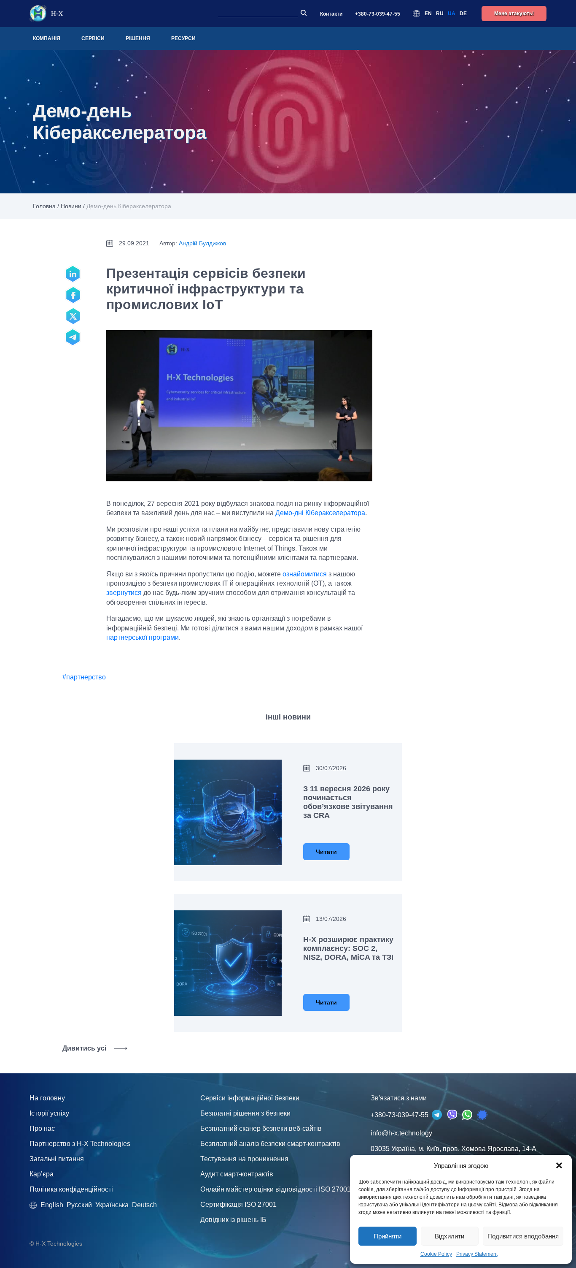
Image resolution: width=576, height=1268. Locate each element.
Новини (71, 206)
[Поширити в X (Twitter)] (72, 316)
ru (440, 13)
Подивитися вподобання (523, 1236)
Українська (112, 1204)
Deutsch (144, 1204)
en (428, 13)
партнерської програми (142, 637)
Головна (44, 206)
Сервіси (93, 38)
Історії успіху (49, 1113)
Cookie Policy (436, 1254)
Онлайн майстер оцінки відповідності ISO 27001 (275, 1189)
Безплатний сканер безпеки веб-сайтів (261, 1128)
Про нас (42, 1128)
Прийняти (387, 1236)
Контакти (331, 14)
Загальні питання (57, 1158)
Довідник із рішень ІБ (233, 1219)
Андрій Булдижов (202, 243)
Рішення (138, 38)
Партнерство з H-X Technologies (80, 1143)
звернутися (124, 592)
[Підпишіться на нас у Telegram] (72, 337)
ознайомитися (305, 574)
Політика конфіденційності (71, 1189)
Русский (79, 1204)
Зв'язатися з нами (399, 1098)
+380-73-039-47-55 (377, 14)
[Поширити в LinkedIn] (72, 274)
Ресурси (183, 38)
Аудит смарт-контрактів (236, 1174)
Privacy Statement (477, 1254)
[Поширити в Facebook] (72, 295)
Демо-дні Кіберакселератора (320, 512)
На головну (47, 1098)
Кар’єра (42, 1174)
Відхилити (449, 1236)
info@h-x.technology (401, 1133)
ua (451, 13)
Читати (326, 851)
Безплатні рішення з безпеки (245, 1113)
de (463, 13)
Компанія (46, 38)
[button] (559, 1165)
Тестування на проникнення (244, 1158)
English (51, 1204)
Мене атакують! (514, 13)
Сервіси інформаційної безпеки (249, 1098)
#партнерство (84, 677)
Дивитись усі (84, 1048)
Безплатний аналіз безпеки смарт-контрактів (270, 1143)
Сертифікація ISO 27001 (238, 1204)
